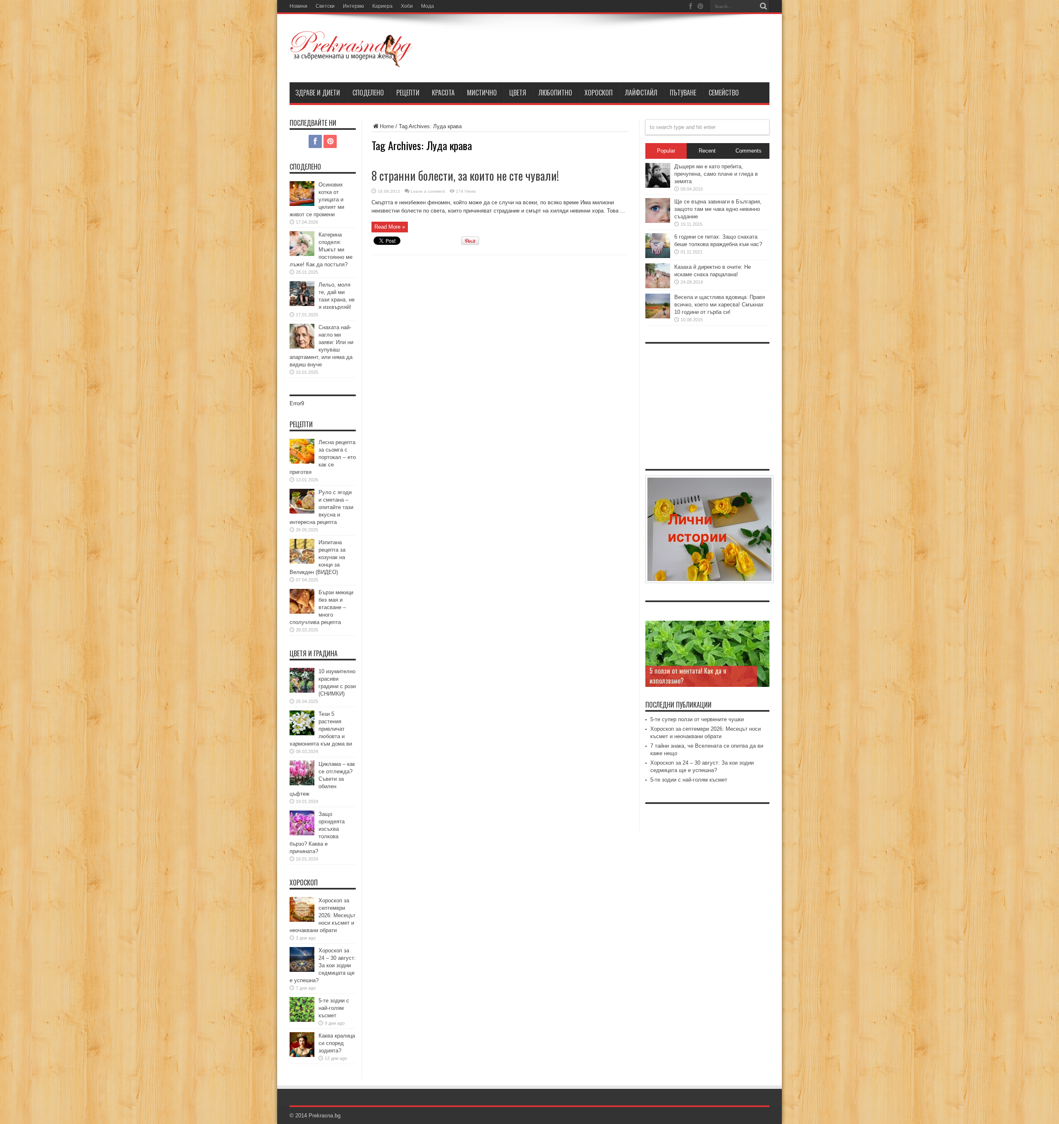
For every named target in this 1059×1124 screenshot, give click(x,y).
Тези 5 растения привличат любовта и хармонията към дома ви (321, 729)
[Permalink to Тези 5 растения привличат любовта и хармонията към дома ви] (302, 733)
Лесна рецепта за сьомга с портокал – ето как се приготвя (323, 457)
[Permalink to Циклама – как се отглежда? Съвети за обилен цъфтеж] (302, 783)
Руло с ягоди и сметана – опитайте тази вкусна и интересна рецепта (321, 507)
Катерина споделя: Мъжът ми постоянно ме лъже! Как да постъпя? (321, 250)
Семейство (724, 93)
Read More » (389, 227)
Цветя (517, 93)
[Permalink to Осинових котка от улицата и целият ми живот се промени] (302, 204)
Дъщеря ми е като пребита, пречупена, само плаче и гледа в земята (716, 173)
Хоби (407, 6)
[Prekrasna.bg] (352, 62)
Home (387, 126)
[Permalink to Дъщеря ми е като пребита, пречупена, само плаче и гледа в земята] (657, 186)
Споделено (368, 93)
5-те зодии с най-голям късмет (334, 1008)
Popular (666, 151)
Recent (707, 151)
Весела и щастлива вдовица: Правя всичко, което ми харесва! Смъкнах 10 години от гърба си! (719, 304)
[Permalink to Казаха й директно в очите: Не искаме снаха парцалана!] (657, 286)
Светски (325, 6)
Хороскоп (599, 93)
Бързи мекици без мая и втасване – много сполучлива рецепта (321, 607)
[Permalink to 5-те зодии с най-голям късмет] (302, 1020)
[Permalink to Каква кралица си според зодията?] (302, 1055)
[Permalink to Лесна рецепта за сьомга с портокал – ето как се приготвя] (302, 462)
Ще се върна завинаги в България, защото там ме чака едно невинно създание (718, 209)
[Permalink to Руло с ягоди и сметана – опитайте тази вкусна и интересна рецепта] (302, 512)
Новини (298, 6)
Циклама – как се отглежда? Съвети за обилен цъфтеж (322, 779)
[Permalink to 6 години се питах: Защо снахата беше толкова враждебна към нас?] (657, 256)
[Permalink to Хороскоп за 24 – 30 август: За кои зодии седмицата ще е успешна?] (302, 970)
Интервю (353, 6)
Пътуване (683, 93)
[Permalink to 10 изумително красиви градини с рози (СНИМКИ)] (302, 691)
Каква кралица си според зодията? (337, 1043)
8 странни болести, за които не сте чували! (465, 175)
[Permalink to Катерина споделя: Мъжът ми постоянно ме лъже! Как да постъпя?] (302, 254)
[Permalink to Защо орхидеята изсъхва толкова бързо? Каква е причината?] (302, 833)
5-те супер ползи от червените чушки (697, 719)
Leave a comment (428, 191)
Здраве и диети (317, 93)
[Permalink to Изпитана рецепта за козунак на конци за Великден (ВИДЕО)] (302, 562)
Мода (427, 6)
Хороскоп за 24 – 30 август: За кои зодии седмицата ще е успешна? (323, 965)
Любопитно (555, 93)
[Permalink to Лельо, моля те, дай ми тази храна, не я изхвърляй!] (302, 304)
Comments (749, 151)
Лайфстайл (641, 93)
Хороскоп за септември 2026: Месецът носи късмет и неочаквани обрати (322, 915)
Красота (443, 93)
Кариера (382, 6)
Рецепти (407, 93)
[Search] (763, 6)
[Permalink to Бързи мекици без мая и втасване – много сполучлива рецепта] (302, 612)
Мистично (482, 93)
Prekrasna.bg (324, 1115)
